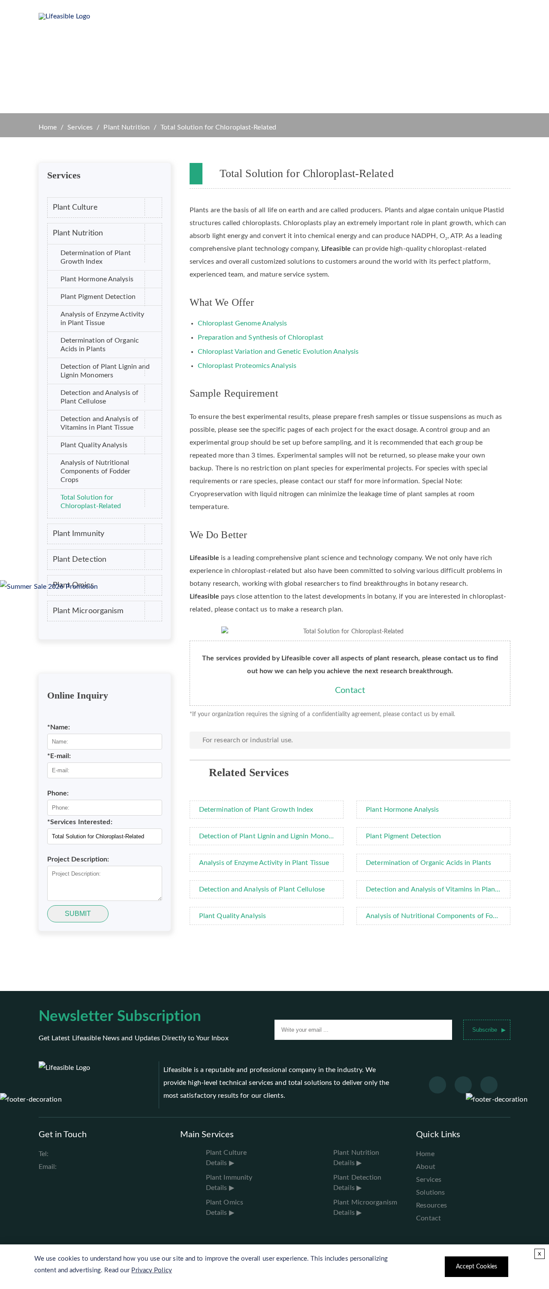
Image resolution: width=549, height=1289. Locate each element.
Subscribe (484, 1030)
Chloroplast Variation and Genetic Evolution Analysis (278, 351)
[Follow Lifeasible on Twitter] (463, 1084)
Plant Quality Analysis (93, 445)
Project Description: (78, 859)
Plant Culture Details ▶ (226, 1157)
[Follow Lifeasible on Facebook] (437, 1084)
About (425, 1166)
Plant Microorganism (88, 610)
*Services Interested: (79, 822)
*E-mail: (59, 756)
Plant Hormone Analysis (96, 279)
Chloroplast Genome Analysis (242, 323)
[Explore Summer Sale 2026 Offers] (49, 586)
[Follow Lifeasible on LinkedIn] (489, 1084)
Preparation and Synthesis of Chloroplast (260, 337)
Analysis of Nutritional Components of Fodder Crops (95, 471)
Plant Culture (75, 207)
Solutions (236, 16)
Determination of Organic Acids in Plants (99, 344)
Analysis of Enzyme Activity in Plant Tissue (102, 318)
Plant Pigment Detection (98, 296)
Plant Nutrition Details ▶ (356, 1157)
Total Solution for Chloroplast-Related (90, 501)
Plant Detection (80, 559)
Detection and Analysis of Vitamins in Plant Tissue (99, 423)
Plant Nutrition (126, 127)
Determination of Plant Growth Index (95, 257)
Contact (350, 690)
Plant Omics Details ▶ (224, 1207)
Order (368, 16)
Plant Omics (73, 585)
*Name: (58, 727)
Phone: (58, 793)
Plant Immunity (78, 533)
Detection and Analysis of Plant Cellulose (99, 397)
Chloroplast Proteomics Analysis (247, 365)
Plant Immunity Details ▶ (229, 1182)
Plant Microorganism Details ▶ (365, 1207)
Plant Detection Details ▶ (357, 1182)
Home (112, 16)
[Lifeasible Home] (68, 16)
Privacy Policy (151, 1270)
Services (193, 16)
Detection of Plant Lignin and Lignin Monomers (105, 371)
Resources (283, 16)
